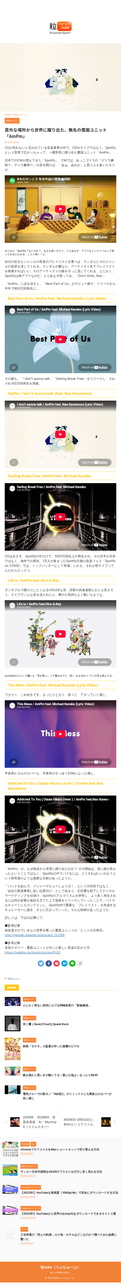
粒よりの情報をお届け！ (60, 1272)
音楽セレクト (14, 978)
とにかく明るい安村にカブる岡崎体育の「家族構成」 (57, 1005)
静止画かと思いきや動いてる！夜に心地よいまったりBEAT (60, 1075)
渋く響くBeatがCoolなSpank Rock (46, 1024)
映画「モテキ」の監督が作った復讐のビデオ (51, 1046)
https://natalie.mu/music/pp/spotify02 (33, 952)
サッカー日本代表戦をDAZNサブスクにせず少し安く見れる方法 (61, 1171)
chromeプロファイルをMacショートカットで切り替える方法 (59, 1149)
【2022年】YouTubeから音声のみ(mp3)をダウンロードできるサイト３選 (68, 1213)
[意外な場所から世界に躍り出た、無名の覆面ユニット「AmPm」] (64, 963)
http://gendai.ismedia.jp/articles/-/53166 (35, 935)
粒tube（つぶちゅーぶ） (61, 1267)
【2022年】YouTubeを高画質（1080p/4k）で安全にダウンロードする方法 (69, 1192)
